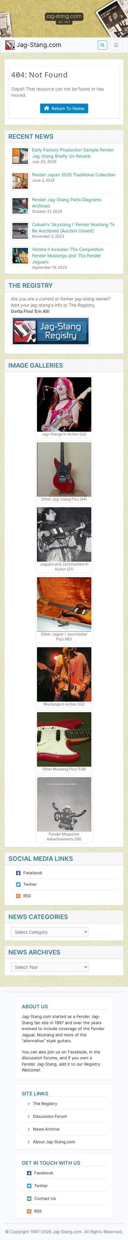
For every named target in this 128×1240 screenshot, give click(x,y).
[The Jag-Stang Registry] (64, 331)
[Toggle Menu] (116, 45)
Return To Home (67, 108)
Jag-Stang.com (38, 45)
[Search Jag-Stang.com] (102, 45)
